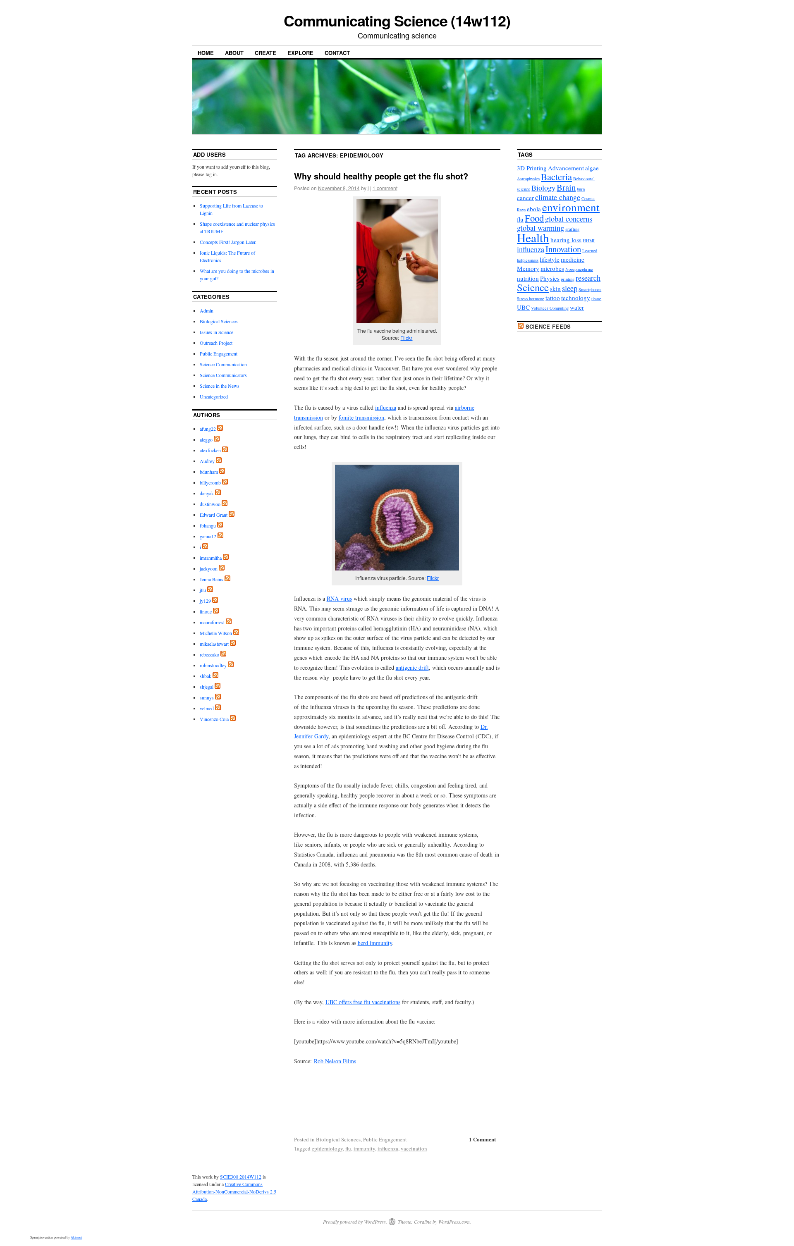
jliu (203, 590)
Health (533, 237)
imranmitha (211, 557)
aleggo (206, 439)
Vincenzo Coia (214, 719)
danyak (207, 493)
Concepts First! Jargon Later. (228, 242)
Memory (528, 268)
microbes (552, 268)
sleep (569, 288)
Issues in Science (216, 332)
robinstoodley (213, 665)
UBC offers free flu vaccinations (362, 1002)
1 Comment (482, 1139)
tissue (596, 298)
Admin (206, 310)
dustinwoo (210, 504)
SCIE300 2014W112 (240, 1176)
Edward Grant (213, 514)
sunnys (207, 697)
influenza (385, 407)
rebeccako (209, 654)
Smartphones (590, 289)
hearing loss (565, 240)
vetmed (207, 708)
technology (575, 298)
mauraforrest (212, 622)
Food (534, 218)
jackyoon (209, 568)
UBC (523, 307)
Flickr (406, 337)
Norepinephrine (579, 269)
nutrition (528, 278)
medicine (572, 259)
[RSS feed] (220, 428)
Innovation (563, 249)
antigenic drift (412, 667)
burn (581, 189)
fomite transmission (361, 417)
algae (592, 168)
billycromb (210, 482)
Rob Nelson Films (335, 1061)
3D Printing (532, 168)
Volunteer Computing (550, 308)
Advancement (566, 168)
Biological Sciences (338, 1139)
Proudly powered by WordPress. (355, 1221)
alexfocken (210, 450)
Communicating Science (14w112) (397, 20)
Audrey (207, 461)
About (234, 53)
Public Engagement (385, 1139)
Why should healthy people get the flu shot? (381, 176)
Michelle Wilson (216, 633)
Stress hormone (530, 298)
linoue (206, 611)
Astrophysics (528, 178)
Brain (566, 187)
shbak (205, 676)
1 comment (385, 187)
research (588, 278)
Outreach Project (216, 342)
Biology (543, 188)
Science (533, 287)
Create (265, 53)
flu (348, 1148)
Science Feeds (548, 326)
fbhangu (208, 525)
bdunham (209, 471)
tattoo (552, 298)
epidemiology (327, 1148)
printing (567, 279)
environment (571, 207)
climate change (557, 197)
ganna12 (208, 536)
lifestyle (550, 259)
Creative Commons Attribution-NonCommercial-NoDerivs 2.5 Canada (234, 1191)
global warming (540, 228)
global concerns (568, 219)
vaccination (414, 1148)
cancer (525, 197)
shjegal (206, 686)
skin (555, 288)
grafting (572, 229)
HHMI (589, 240)
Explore (300, 53)
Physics (550, 278)
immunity (364, 1148)
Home (206, 53)
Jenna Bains (211, 579)
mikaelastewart (214, 643)
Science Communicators (223, 375)
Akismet (76, 1237)
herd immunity (375, 943)
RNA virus (339, 598)
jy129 (205, 600)
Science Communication (223, 364)
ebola (534, 209)
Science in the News (219, 385)
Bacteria (556, 176)
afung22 (208, 428)
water (577, 307)
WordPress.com (454, 1221)
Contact (337, 53)
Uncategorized (214, 396)
